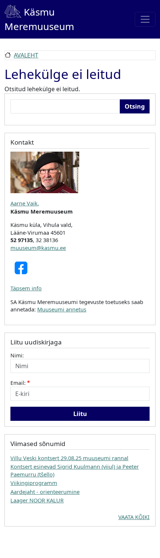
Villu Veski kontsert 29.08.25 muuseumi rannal (69, 458)
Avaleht (26, 55)
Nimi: (17, 355)
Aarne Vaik (24, 203)
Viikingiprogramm (33, 482)
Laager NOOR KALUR (37, 500)
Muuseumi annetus (61, 309)
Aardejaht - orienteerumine (45, 491)
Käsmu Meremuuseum (39, 19)
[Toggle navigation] (145, 19)
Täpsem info (26, 288)
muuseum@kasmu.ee (38, 247)
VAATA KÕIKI (134, 517)
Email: (18, 382)
